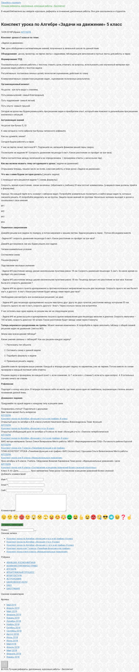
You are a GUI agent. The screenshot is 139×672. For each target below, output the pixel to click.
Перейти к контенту (11, 2)
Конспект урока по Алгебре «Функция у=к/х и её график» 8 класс (40, 538)
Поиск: (4, 530)
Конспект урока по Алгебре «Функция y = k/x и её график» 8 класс (40, 545)
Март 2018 (12, 650)
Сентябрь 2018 (14, 631)
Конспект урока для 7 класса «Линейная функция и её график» (38, 548)
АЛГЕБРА (26, 32)
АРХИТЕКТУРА (14, 575)
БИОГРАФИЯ (13, 588)
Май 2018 (11, 644)
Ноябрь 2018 (13, 624)
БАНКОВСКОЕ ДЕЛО (17, 582)
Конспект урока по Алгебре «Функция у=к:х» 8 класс (33, 542)
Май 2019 (11, 605)
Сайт (3, 490)
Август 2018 (13, 634)
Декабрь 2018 (14, 621)
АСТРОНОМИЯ (14, 579)
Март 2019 (12, 611)
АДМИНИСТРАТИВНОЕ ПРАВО (22, 566)
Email (4, 485)
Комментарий (8, 510)
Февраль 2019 (14, 614)
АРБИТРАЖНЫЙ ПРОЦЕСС (20, 572)
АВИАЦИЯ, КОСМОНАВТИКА (21, 562)
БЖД (9, 585)
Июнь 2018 (12, 640)
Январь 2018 (13, 657)
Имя (4, 479)
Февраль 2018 (14, 653)
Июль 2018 (12, 637)
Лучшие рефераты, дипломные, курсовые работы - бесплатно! (33, 6)
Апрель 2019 (13, 608)
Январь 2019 (13, 618)
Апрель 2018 (13, 647)
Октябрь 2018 (13, 627)
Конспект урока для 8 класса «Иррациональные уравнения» (37, 551)
